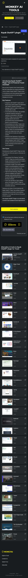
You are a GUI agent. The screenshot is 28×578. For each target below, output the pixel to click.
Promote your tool (21, 233)
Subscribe (4, 565)
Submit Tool (5, 562)
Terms (17, 573)
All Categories (19, 17)
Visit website (14, 209)
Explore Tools (5, 555)
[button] (24, 3)
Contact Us (5, 558)
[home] (3, 2)
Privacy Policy (12, 573)
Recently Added (9, 17)
